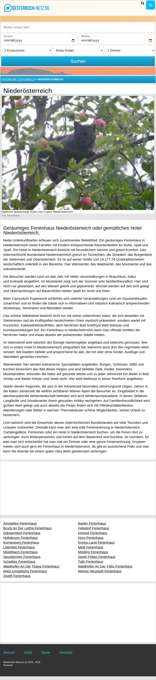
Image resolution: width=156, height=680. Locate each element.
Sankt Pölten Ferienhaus (96, 557)
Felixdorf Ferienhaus (93, 528)
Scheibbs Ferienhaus (19, 562)
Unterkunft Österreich (18, 79)
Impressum (9, 652)
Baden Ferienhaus (92, 523)
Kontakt (28, 652)
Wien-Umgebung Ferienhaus (25, 571)
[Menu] (150, 5)
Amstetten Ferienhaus (20, 523)
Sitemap (45, 652)
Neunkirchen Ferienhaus (22, 557)
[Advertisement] (78, 488)
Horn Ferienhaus (90, 538)
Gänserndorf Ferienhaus (21, 533)
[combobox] (78, 27)
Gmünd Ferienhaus (92, 533)
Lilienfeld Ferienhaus (19, 547)
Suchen (78, 61)
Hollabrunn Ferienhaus (20, 538)
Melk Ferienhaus (90, 547)
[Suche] (142, 3)
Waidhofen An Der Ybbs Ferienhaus (105, 566)
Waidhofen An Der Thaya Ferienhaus (31, 566)
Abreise (85, 36)
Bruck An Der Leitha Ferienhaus (27, 528)
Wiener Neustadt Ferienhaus (100, 571)
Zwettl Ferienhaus (16, 576)
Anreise (8, 36)
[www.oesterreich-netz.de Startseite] (26, 8)
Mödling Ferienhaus (93, 552)
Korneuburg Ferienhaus (21, 542)
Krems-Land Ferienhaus (96, 542)
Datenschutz (66, 652)
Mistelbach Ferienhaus (20, 552)
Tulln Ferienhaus (90, 562)
